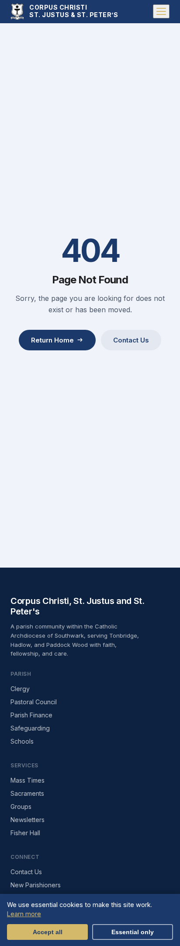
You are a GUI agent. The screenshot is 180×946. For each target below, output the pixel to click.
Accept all (47, 931)
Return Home (52, 340)
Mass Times (27, 780)
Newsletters (27, 819)
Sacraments (27, 793)
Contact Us (131, 340)
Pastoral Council (33, 702)
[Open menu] (161, 11)
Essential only (132, 931)
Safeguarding (30, 728)
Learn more (24, 914)
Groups (20, 806)
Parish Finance (31, 715)
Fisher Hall (25, 833)
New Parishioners (35, 885)
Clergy (20, 688)
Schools (22, 741)
